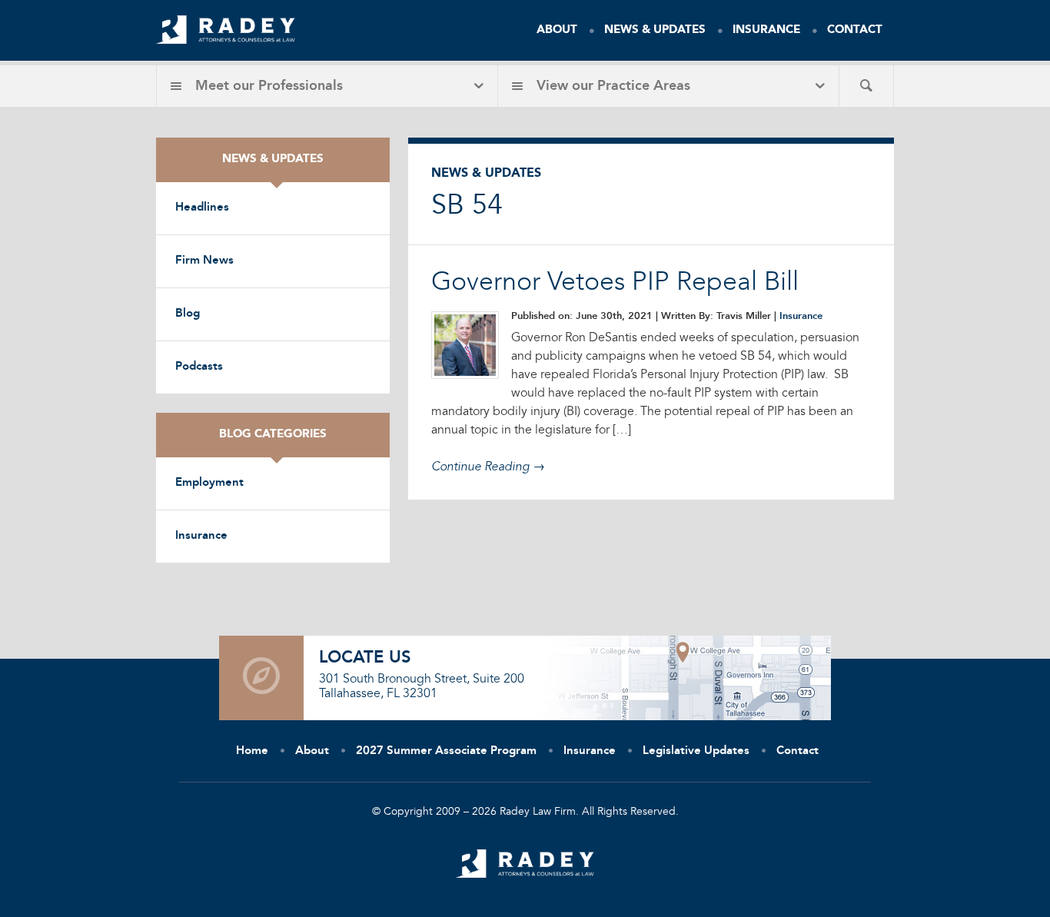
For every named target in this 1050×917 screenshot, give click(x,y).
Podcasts (199, 367)
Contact (854, 30)
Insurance (766, 30)
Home (252, 751)
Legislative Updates (696, 751)
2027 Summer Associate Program (446, 751)
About (557, 30)
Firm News (204, 261)
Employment (209, 483)
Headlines (202, 208)
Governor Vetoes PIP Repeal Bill (615, 283)
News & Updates (655, 30)
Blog (187, 314)
